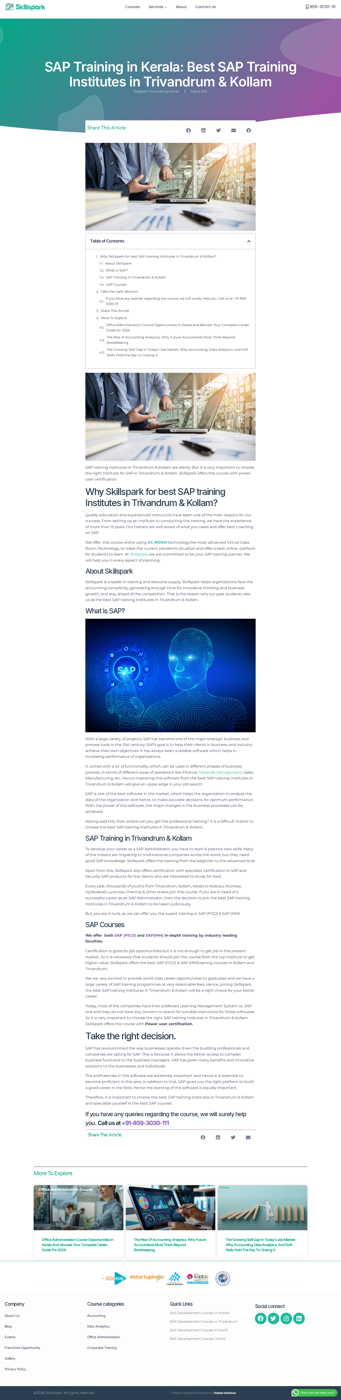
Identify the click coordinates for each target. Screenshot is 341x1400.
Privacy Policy (15, 1369)
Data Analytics (98, 1326)
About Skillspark (118, 263)
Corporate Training (102, 1348)
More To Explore (114, 318)
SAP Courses (116, 284)
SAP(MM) (154, 935)
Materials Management (220, 772)
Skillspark (139, 554)
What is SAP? (117, 270)
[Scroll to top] (336, 1279)
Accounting (96, 1316)
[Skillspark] (26, 7)
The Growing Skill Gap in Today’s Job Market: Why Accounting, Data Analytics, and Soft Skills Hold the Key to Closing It (177, 352)
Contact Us (205, 6)
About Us (12, 1316)
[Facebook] (261, 1318)
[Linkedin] (299, 1318)
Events (10, 1337)
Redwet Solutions (225, 1393)
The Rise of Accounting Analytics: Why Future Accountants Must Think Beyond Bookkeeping (171, 340)
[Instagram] (286, 1318)
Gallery (10, 1358)
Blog (8, 1326)
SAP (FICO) (125, 935)
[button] (165, 7)
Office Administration (103, 1337)
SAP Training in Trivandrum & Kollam (136, 277)
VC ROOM (157, 542)
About (181, 6)
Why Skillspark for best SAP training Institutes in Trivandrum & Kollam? (158, 256)
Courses (132, 6)
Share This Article (115, 311)
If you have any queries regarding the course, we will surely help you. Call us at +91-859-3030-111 (176, 301)
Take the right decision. (119, 291)
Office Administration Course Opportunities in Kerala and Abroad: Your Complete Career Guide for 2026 (177, 327)
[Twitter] (273, 1318)
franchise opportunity (22, 1348)
